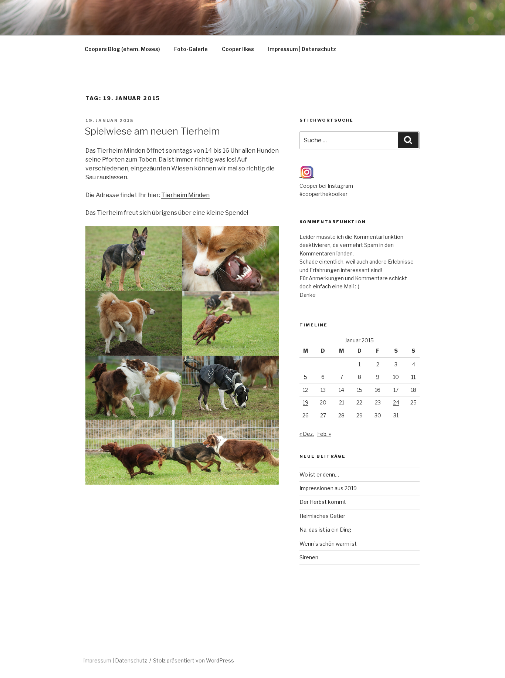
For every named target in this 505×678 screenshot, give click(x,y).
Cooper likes (238, 49)
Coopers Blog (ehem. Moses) (122, 49)
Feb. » (324, 434)
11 (413, 377)
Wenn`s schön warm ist (328, 543)
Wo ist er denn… (319, 474)
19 (305, 402)
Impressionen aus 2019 (328, 488)
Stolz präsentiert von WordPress (193, 660)
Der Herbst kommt (322, 502)
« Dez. (306, 434)
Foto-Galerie (191, 49)
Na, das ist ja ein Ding (325, 529)
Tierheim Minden (185, 195)
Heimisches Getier (322, 516)
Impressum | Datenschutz (302, 49)
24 (396, 402)
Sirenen (308, 557)
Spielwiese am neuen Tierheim (152, 131)
